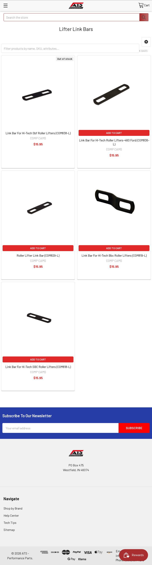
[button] (146, 42)
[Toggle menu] (5, 5)
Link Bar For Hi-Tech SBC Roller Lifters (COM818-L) (38, 367)
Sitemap (9, 530)
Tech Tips (10, 522)
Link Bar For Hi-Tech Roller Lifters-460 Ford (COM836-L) (114, 142)
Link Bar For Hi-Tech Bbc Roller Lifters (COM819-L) (114, 255)
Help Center (11, 515)
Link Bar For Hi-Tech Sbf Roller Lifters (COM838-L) (38, 133)
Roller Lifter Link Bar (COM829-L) (38, 255)
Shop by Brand (13, 508)
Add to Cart (114, 132)
